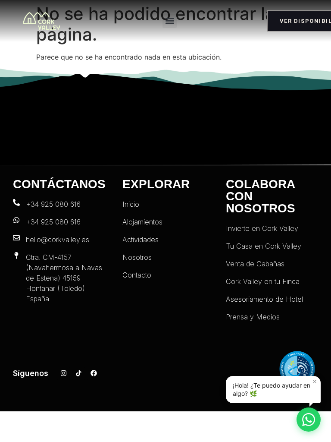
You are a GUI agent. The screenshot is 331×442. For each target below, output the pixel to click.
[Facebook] (93, 373)
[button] (169, 21)
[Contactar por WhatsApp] (309, 419)
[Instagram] (63, 373)
